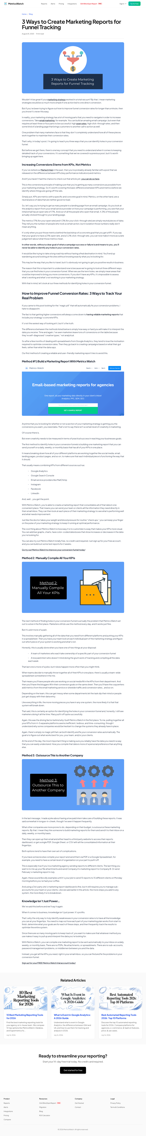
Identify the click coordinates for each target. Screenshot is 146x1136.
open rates (81, 123)
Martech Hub (47, 170)
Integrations (72, 4)
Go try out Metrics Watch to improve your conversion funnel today (53, 549)
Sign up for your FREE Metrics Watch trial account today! (49, 963)
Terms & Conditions (117, 1107)
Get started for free (73, 1070)
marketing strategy (56, 99)
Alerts (53, 4)
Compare (7, 1119)
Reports (44, 4)
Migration (42, 1107)
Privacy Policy (115, 1103)
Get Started (79, 1103)
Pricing (61, 4)
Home (24, 14)
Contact (78, 1107)
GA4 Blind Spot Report (91, 4)
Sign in (122, 4)
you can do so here (90, 178)
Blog (31, 14)
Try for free (134, 4)
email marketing (47, 120)
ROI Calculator (44, 1115)
